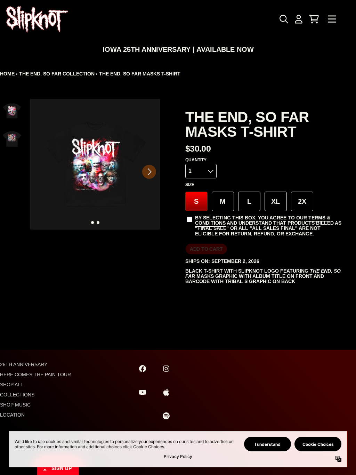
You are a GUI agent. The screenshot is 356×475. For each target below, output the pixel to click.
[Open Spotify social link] (166, 416)
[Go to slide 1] (92, 222)
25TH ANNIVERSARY (23, 364)
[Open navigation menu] (332, 19)
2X (302, 201)
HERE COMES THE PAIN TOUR (35, 374)
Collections (17, 394)
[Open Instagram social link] (166, 368)
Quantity (196, 160)
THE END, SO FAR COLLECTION (57, 74)
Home (7, 74)
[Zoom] (95, 164)
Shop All (11, 384)
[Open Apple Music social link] (166, 392)
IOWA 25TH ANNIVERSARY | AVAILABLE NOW (178, 49)
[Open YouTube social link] (142, 392)
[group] (12, 111)
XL (275, 201)
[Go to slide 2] (98, 222)
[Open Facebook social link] (142, 368)
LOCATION (12, 415)
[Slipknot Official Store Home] (37, 19)
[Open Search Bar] (283, 19)
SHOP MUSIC (15, 405)
